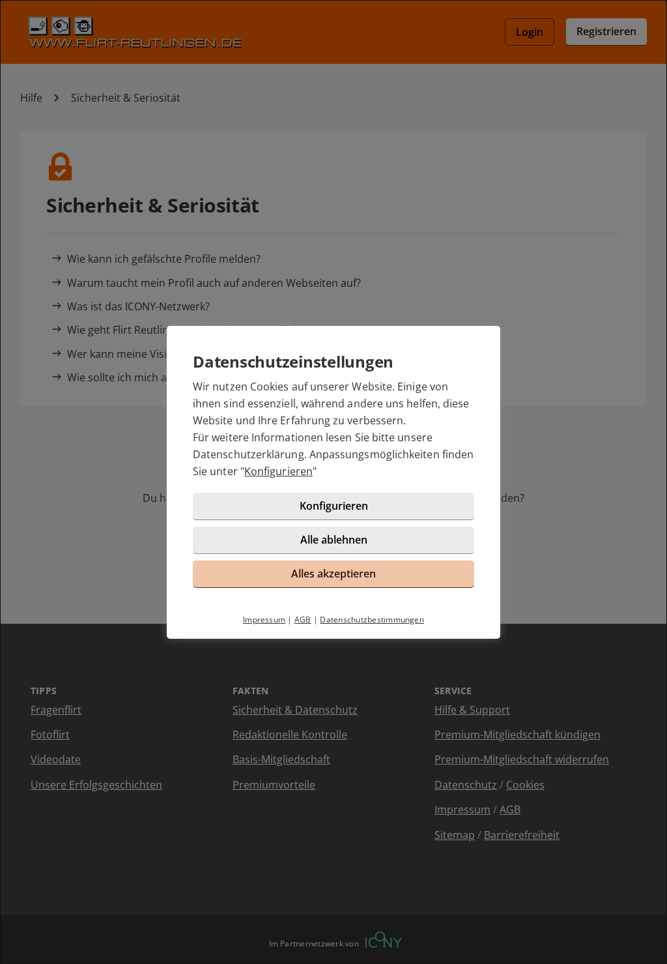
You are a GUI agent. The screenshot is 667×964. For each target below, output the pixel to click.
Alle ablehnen (333, 540)
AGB (302, 619)
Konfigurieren (278, 471)
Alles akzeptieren (333, 573)
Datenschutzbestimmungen (372, 619)
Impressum (264, 619)
